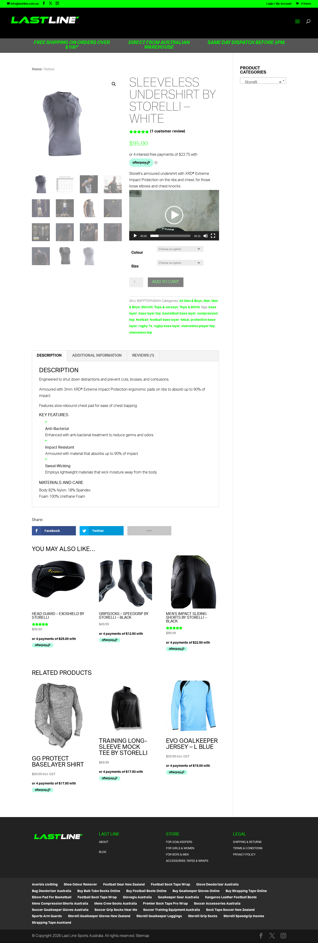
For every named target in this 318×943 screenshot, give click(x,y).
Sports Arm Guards (47, 916)
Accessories (176, 861)
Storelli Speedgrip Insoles (243, 916)
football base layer (164, 320)
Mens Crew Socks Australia (115, 903)
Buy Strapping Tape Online (246, 891)
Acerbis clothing (45, 884)
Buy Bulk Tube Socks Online (98, 891)
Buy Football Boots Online (146, 891)
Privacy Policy (244, 855)
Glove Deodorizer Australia (217, 884)
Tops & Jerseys (166, 307)
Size (135, 266)
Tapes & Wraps (197, 861)
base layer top (150, 313)
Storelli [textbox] (261, 82)
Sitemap (142, 936)
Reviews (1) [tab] (143, 356)
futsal (184, 320)
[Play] (135, 235)
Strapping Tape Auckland (51, 922)
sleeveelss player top (198, 326)
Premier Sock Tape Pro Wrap (165, 903)
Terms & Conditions (248, 848)
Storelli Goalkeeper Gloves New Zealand (99, 916)
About (103, 842)
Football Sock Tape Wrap (170, 884)
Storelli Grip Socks (202, 916)
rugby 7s (145, 326)
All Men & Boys (190, 301)
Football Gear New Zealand (124, 884)
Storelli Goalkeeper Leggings (159, 916)
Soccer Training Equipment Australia (171, 910)
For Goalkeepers (179, 842)
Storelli (147, 307)
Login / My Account (279, 5)
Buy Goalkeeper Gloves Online (196, 891)
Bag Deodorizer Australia (51, 891)
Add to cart (165, 282)
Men (206, 301)
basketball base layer (179, 313)
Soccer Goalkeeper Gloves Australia (60, 910)
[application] (174, 215)
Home (37, 69)
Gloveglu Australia (137, 897)
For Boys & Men (177, 855)
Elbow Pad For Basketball (51, 897)
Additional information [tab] (97, 356)
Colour (137, 253)
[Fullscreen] (213, 235)
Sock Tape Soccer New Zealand (230, 910)
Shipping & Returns (247, 842)
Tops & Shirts (189, 307)
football (142, 320)
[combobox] (263, 80)
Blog (102, 852)
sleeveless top (140, 332)
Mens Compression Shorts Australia (60, 903)
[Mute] (205, 235)
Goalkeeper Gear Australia (178, 897)
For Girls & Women (180, 848)
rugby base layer (167, 326)
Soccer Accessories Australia (217, 903)
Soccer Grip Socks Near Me (116, 910)
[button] (114, 84)
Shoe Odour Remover (80, 884)
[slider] (170, 236)
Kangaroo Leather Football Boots (231, 897)
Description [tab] (49, 356)
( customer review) (167, 131)
